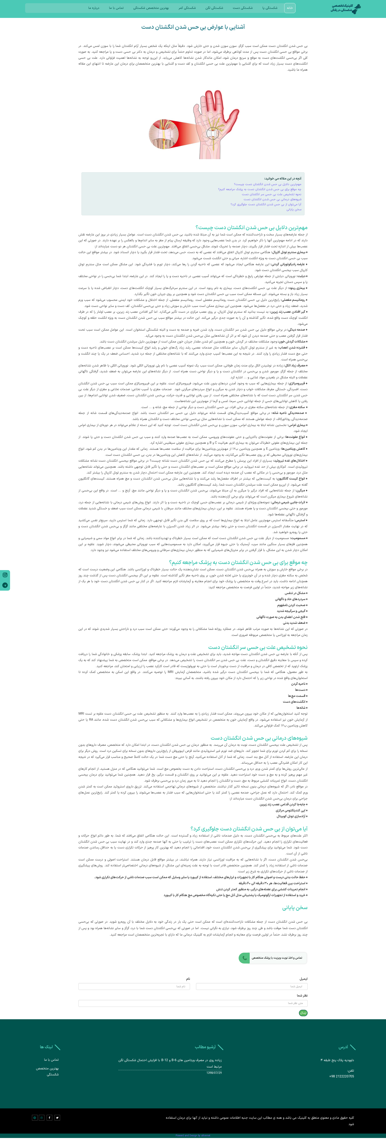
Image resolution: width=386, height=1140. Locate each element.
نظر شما (302, 995)
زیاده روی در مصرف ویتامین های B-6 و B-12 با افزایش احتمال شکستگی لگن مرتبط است (170, 1063)
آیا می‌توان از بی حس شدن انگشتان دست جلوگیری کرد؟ (266, 204)
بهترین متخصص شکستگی (151, 8)
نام (188, 979)
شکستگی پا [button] (269, 8)
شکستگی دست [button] (243, 8)
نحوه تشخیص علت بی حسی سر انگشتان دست (271, 194)
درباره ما (93, 8)
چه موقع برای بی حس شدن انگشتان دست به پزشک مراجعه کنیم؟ (259, 189)
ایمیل (304, 979)
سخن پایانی (293, 209)
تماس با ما (116, 8)
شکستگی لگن (214, 8)
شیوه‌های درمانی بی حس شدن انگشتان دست (272, 199)
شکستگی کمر (187, 8)
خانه (290, 8)
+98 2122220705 (341, 1076)
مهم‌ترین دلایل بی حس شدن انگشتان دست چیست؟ (267, 184)
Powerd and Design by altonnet (193, 1136)
